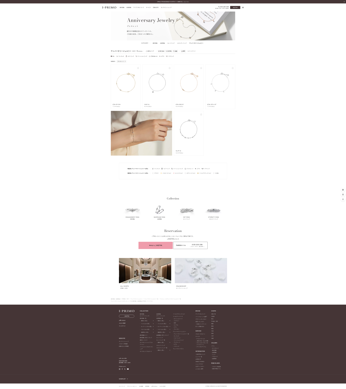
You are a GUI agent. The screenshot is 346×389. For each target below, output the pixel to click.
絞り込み (162, 51)
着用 (184, 51)
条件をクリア (150, 51)
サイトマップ (122, 386)
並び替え (169, 51)
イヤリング (171, 56)
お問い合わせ (154, 386)
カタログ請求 (162, 386)
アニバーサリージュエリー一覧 (151, 298)
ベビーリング (130, 56)
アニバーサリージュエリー (136, 298)
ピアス (162, 56)
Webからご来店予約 (155, 245)
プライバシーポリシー (132, 386)
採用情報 (147, 386)
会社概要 (141, 386)
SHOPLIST (122, 379)
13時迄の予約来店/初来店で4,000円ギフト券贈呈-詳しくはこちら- (173, 1)
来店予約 (235, 7)
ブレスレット (154, 56)
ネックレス (121, 56)
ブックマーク (192, 51)
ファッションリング (142, 56)
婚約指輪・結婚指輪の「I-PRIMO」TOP (120, 298)
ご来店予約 (126, 316)
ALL (113, 56)
